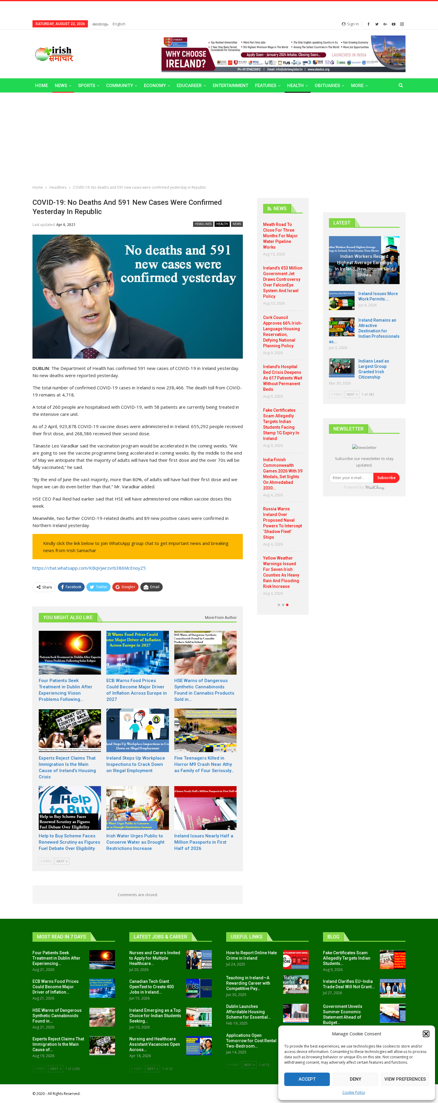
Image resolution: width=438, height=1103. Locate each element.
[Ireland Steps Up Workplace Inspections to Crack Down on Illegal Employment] (137, 730)
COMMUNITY (119, 85)
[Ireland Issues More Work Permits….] (342, 300)
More (357, 85)
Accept (307, 1079)
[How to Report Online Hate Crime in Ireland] (296, 959)
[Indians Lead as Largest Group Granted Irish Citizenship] (342, 367)
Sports (86, 85)
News (61, 85)
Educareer (189, 85)
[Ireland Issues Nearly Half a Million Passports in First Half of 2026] (205, 808)
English (119, 24)
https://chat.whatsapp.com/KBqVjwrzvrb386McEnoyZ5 (89, 568)
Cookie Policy (353, 1092)
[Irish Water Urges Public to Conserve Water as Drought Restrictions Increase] (137, 808)
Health (295, 85)
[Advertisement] (219, 137)
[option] (283, 411)
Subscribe (386, 477)
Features (265, 85)
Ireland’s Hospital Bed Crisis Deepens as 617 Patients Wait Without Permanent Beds (282, 378)
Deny (355, 1079)
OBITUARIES (327, 85)
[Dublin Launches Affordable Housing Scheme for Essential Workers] (296, 1013)
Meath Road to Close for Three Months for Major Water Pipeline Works (280, 236)
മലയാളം (100, 24)
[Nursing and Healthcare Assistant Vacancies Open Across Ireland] (199, 1045)
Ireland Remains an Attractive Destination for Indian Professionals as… (364, 331)
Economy (155, 85)
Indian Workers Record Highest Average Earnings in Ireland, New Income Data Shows (364, 266)
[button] (426, 1034)
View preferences (405, 1079)
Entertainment (230, 85)
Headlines (203, 224)
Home (41, 85)
